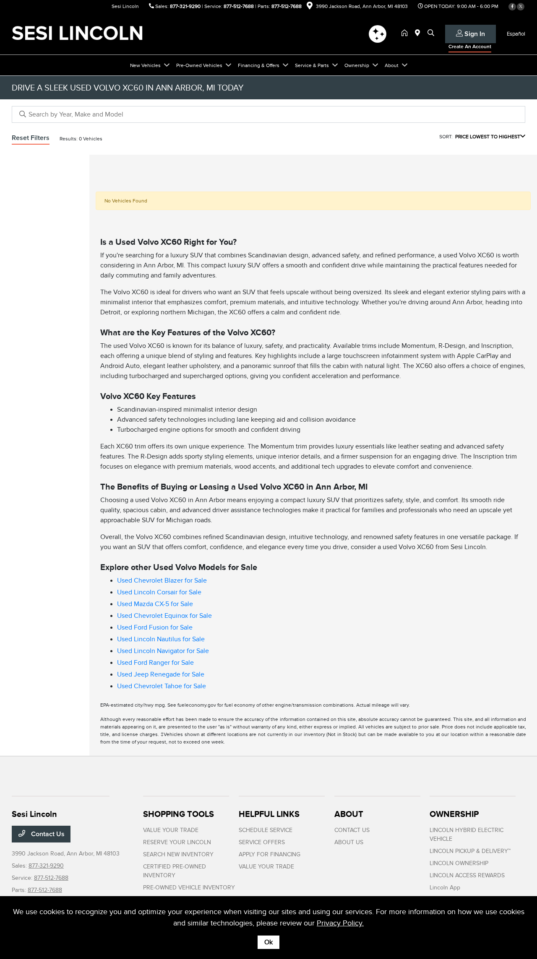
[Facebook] (512, 6)
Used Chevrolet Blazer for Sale (162, 580)
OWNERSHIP (454, 814)
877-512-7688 (239, 6)
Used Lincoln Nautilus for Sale (161, 639)
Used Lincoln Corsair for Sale (159, 592)
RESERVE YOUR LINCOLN (177, 842)
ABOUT (348, 814)
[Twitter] (520, 6)
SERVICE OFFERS (262, 842)
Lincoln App (445, 887)
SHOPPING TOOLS (178, 814)
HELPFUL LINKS (269, 814)
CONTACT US (352, 830)
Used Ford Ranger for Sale (155, 662)
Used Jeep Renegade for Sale (160, 674)
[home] (406, 34)
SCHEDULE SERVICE (265, 830)
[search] (431, 34)
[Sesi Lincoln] (84, 33)
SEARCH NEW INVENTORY (178, 854)
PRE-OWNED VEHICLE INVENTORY (189, 887)
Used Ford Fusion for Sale (155, 627)
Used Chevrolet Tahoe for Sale (161, 686)
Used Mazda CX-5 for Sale (155, 604)
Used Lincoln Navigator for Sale (163, 651)
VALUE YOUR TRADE (170, 830)
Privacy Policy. (340, 923)
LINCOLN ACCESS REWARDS (467, 875)
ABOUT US (348, 842)
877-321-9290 (185, 6)
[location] (310, 7)
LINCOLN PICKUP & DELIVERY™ (470, 851)
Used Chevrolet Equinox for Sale (164, 615)
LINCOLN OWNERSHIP (459, 863)
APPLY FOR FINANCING (269, 854)
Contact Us (47, 834)
